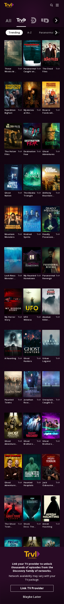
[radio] (9, 20)
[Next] (56, 20)
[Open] (57, 5)
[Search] (50, 5)
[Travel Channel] (9, 5)
